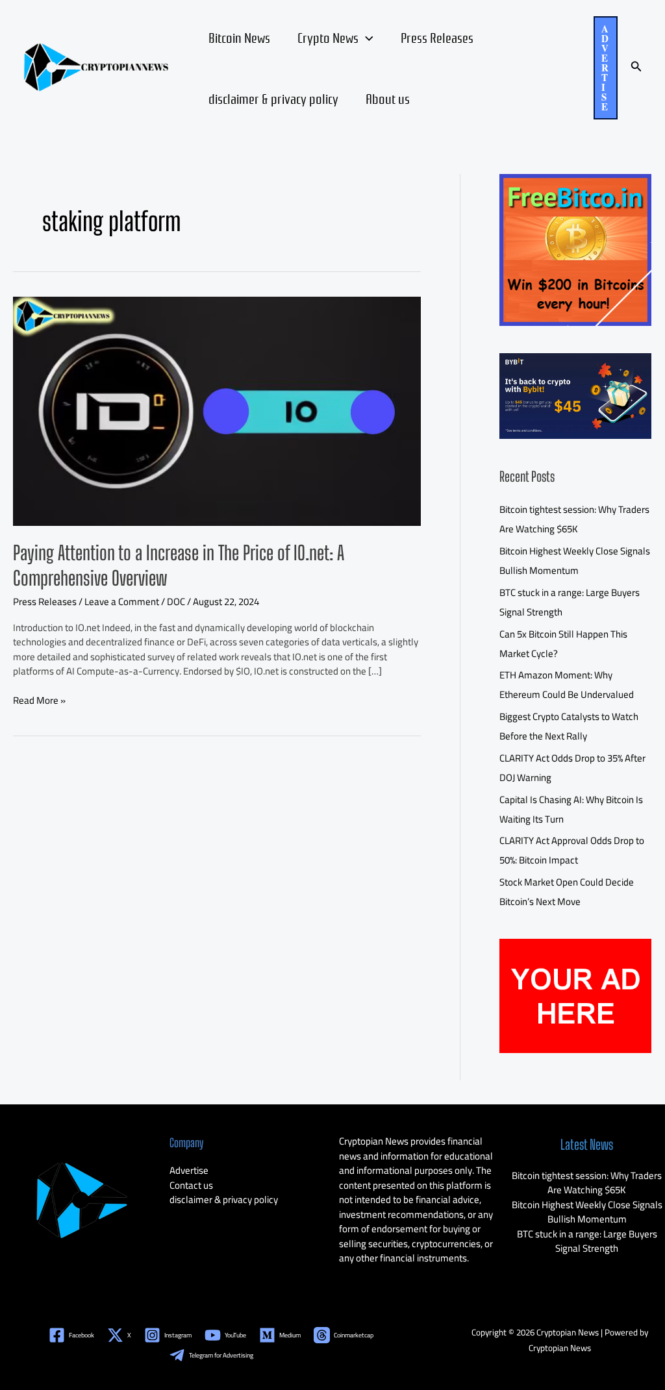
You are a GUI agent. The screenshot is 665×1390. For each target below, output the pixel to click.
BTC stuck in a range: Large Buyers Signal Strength (587, 1241)
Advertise (188, 1170)
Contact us (191, 1185)
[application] (365, 37)
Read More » (39, 700)
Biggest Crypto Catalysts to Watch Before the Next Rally (568, 726)
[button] (606, 67)
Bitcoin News (239, 37)
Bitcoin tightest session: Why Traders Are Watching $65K (574, 519)
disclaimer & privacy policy (273, 98)
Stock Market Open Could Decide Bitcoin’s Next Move (566, 892)
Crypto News (327, 37)
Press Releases (437, 37)
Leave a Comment (121, 601)
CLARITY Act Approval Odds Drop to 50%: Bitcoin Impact (571, 850)
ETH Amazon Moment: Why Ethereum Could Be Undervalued (566, 684)
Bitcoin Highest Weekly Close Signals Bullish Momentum (574, 560)
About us (388, 98)
